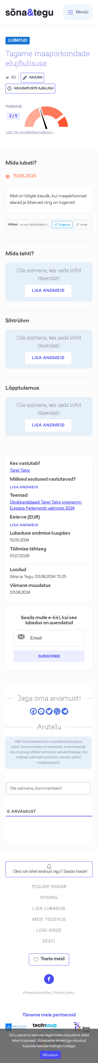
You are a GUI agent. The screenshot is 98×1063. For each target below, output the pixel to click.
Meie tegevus (49, 919)
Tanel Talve (20, 471)
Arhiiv (84, 224)
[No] (91, 1046)
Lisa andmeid (48, 291)
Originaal (64, 224)
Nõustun (50, 1055)
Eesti (49, 941)
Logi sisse (49, 930)
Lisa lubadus (49, 909)
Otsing (49, 898)
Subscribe (49, 656)
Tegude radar (49, 887)
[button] (32, 78)
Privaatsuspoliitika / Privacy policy (49, 993)
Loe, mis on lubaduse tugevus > (30, 132)
